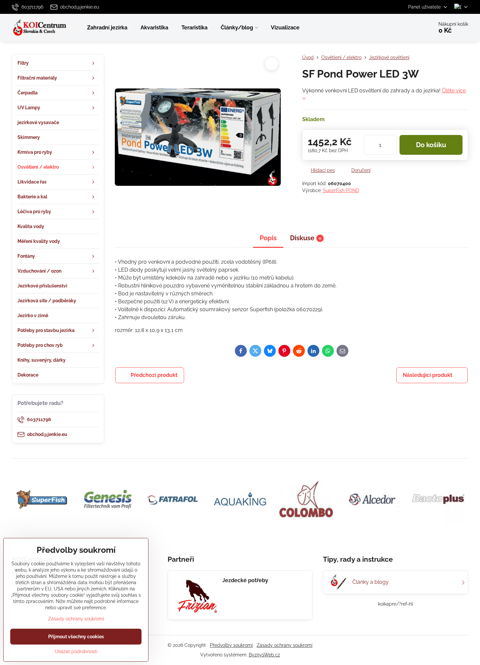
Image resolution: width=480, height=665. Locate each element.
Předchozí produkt (154, 375)
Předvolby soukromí (231, 645)
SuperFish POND (341, 190)
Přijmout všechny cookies (76, 636)
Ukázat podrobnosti (76, 651)
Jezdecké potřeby (245, 580)
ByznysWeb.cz (264, 654)
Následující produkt (427, 375)
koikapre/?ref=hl (395, 604)
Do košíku (431, 145)
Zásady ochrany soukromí (284, 645)
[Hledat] (410, 27)
